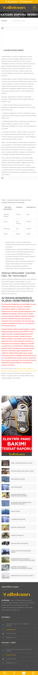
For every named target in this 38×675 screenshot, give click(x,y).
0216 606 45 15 (13, 2)
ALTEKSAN (5, 600)
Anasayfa (4, 21)
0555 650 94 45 (27, 2)
